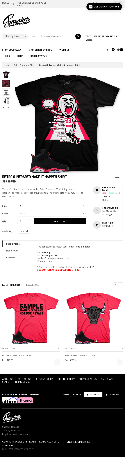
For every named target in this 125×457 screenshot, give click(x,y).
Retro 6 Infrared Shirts (25, 65)
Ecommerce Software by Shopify (18, 449)
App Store (95, 394)
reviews (10, 257)
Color (5, 213)
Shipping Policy (88, 379)
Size (4, 205)
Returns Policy (44, 379)
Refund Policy (66, 379)
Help (20, 55)
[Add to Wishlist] (59, 348)
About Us (7, 379)
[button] (104, 6)
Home (8, 65)
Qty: (4, 221)
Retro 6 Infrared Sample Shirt (16, 355)
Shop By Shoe (12, 36)
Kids (7, 55)
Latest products (11, 285)
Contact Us (24, 379)
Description (13, 243)
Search (6, 381)
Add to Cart (60, 221)
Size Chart (12, 250)
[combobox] (51, 36)
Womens (64, 49)
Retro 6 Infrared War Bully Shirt (80, 355)
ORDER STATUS (38, 55)
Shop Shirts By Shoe (40, 49)
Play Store (115, 394)
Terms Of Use (22, 381)
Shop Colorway (11, 49)
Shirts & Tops (8, 348)
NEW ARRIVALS (32, 285)
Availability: (7, 231)
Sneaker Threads (36, 441)
